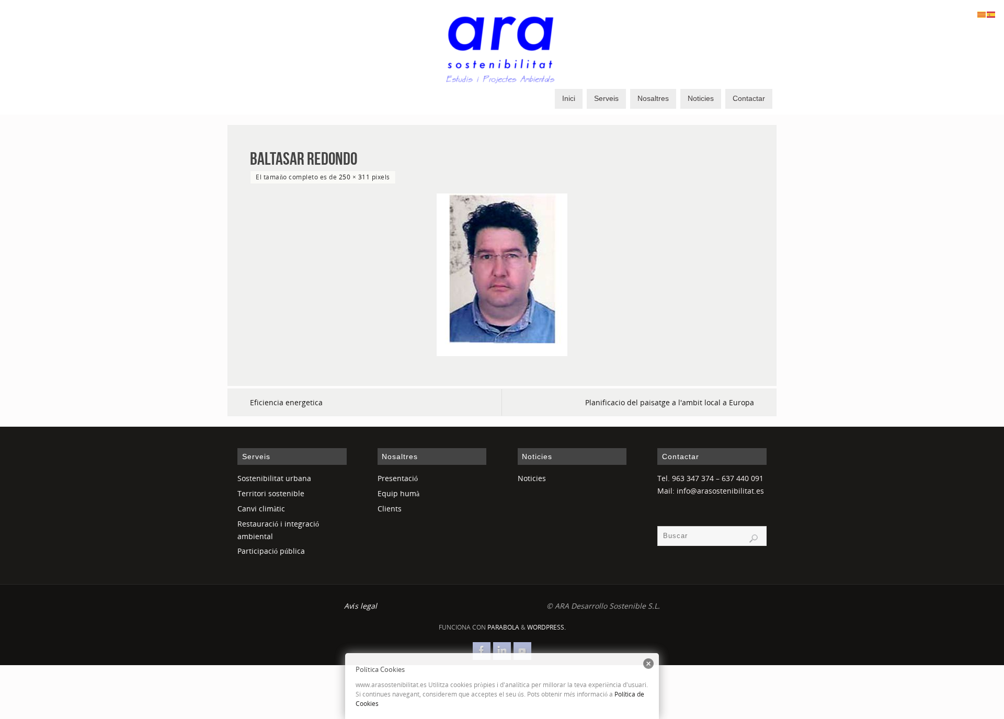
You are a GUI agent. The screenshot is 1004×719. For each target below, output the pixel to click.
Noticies (532, 478)
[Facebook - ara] (481, 651)
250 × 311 (354, 177)
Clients (390, 508)
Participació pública (271, 551)
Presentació (398, 478)
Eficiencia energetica (286, 402)
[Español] (991, 14)
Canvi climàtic (261, 508)
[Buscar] (753, 538)
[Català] (982, 14)
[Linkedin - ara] (502, 651)
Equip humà (398, 493)
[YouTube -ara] (522, 651)
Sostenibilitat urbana (274, 478)
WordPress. (546, 627)
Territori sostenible (270, 493)
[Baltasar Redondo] (502, 274)
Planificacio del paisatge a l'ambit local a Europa (669, 402)
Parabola (503, 627)
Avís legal (360, 606)
